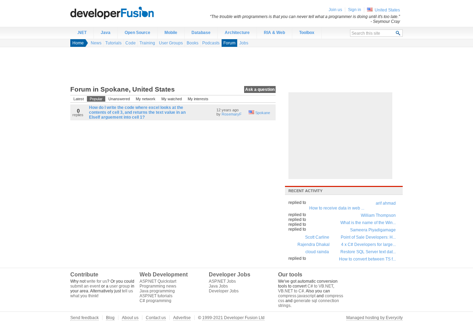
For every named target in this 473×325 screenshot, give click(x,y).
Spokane (262, 113)
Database (201, 32)
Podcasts (211, 43)
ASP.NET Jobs (222, 281)
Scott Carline (317, 237)
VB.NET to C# (291, 291)
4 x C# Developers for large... (368, 244)
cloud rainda (317, 251)
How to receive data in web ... (336, 208)
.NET (82, 32)
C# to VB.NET (320, 286)
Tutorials (113, 43)
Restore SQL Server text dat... (368, 251)
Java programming (157, 291)
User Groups (171, 43)
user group (119, 286)
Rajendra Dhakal (313, 244)
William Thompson (378, 215)
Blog (110, 317)
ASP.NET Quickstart (158, 281)
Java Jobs (218, 286)
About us (130, 317)
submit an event (85, 286)
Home (78, 43)
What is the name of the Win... (368, 222)
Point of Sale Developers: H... (368, 237)
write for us (97, 281)
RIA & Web (274, 32)
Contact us (156, 317)
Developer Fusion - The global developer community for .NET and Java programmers (129, 12)
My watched (171, 99)
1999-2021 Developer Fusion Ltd (233, 317)
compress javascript (296, 295)
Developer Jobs (224, 291)
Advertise (182, 317)
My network (145, 99)
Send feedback (84, 317)
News (96, 43)
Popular (96, 99)
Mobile (170, 32)
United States (387, 10)
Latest (78, 99)
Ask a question (260, 89)
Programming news (158, 286)
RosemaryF (232, 114)
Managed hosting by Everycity (374, 317)
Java (105, 32)
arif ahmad (386, 203)
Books (192, 43)
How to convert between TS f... (367, 259)
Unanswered (119, 99)
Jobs (243, 43)
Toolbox (306, 32)
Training (147, 43)
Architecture (237, 32)
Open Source (137, 32)
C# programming (155, 300)
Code (130, 43)
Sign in (354, 9)
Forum (229, 43)
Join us (335, 9)
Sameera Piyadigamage (373, 230)
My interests (198, 99)
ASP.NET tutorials (156, 295)
